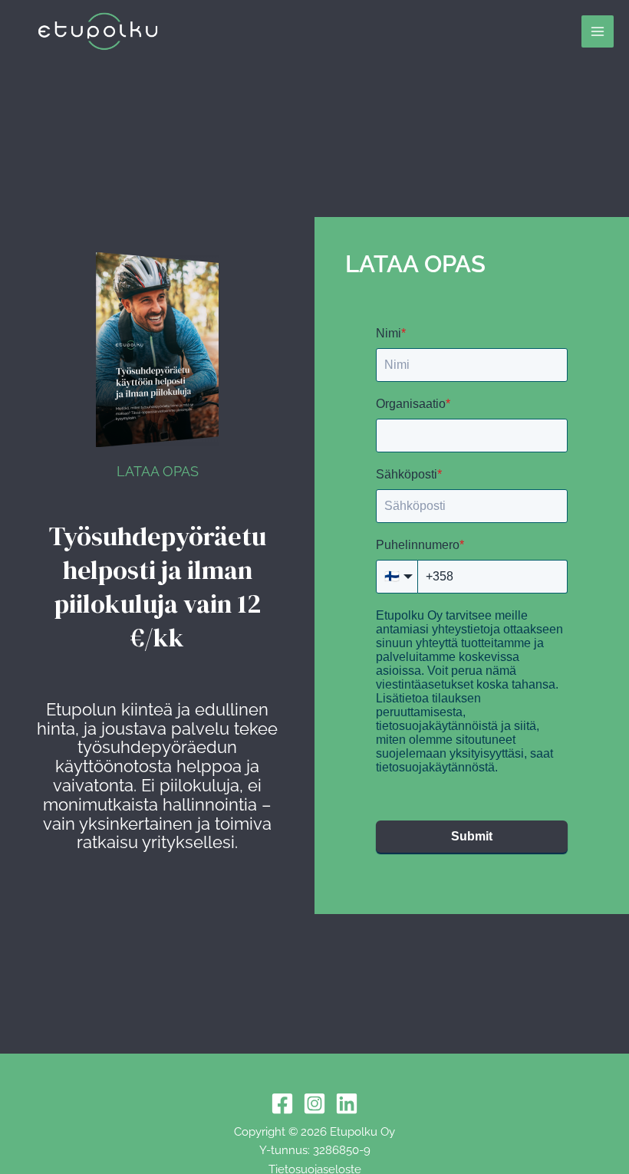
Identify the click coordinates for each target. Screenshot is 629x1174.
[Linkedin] (346, 1103)
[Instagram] (314, 1103)
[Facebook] (282, 1103)
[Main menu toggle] (597, 31)
